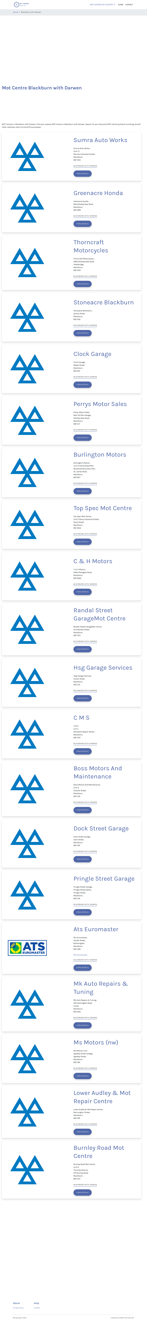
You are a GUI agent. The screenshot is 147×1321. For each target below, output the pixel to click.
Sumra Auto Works (100, 140)
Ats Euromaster (96, 929)
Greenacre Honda (98, 193)
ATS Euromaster (80, 955)
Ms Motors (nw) (96, 1042)
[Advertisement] (12, 49)
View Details (83, 174)
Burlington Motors (100, 454)
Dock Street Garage (101, 828)
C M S (82, 717)
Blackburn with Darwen (85, 166)
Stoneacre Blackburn (104, 302)
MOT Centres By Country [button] (101, 4)
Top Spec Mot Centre (103, 508)
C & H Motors (93, 561)
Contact (129, 4)
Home (120, 4)
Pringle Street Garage (104, 878)
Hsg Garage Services (103, 667)
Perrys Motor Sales (100, 404)
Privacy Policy (18, 1308)
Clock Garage (92, 354)
